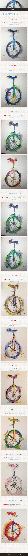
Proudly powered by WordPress (7, 554)
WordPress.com (23, 554)
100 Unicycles (14, 4)
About (12, 9)
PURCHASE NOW (13, 194)
